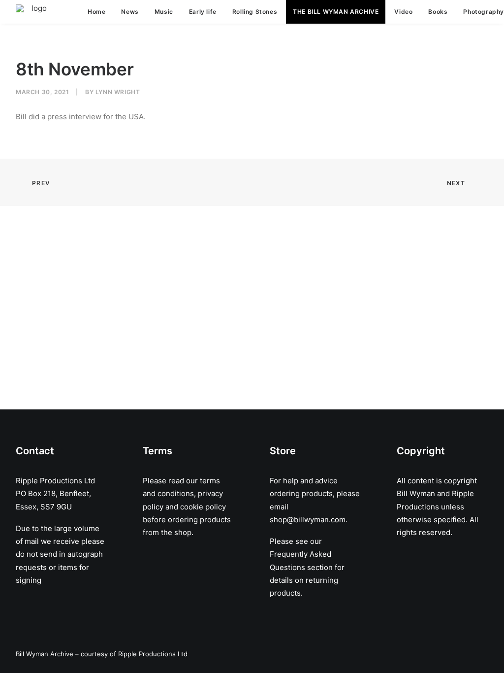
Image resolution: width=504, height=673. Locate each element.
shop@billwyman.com (308, 519)
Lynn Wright (117, 92)
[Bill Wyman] (35, 11)
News (129, 11)
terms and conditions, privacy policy (183, 493)
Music (164, 11)
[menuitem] (96, 12)
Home (96, 11)
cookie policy (203, 506)
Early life (203, 11)
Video (403, 11)
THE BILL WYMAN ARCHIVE (335, 11)
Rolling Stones (254, 11)
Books (437, 11)
